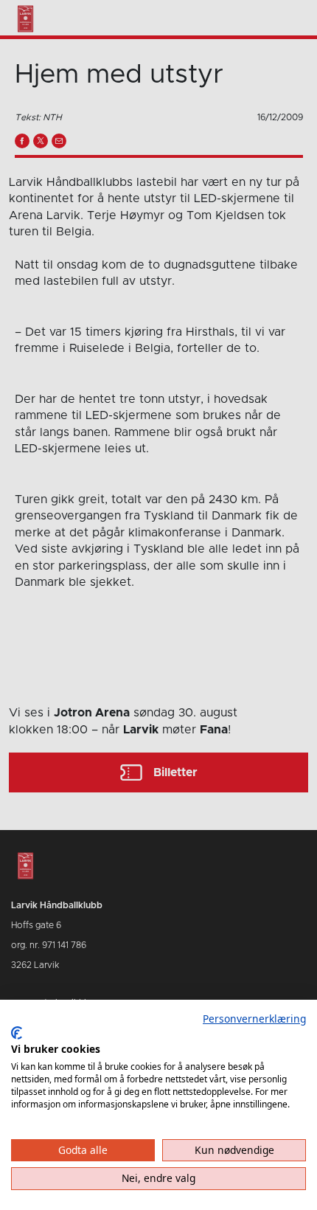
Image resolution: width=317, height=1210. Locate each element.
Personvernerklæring (254, 1019)
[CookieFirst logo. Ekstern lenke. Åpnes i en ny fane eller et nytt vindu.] (16, 1033)
